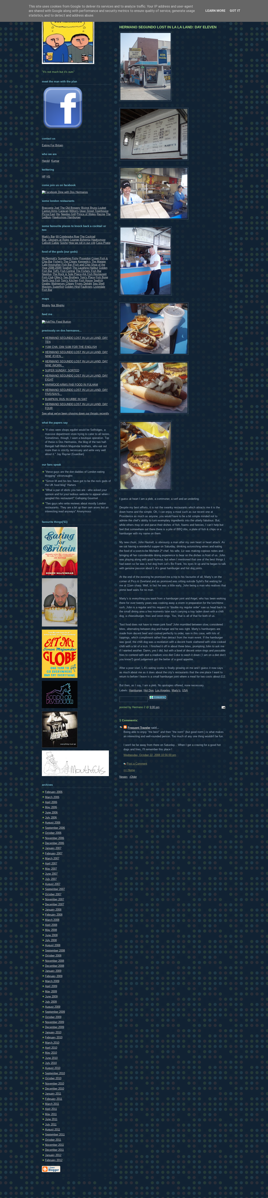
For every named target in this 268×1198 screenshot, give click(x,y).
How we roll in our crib (82, 242)
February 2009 (53, 976)
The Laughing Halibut (85, 267)
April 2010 (51, 1047)
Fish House (86, 280)
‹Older (133, 776)
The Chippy (70, 261)
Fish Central (67, 271)
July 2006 (51, 817)
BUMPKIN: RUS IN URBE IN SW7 (66, 399)
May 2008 (51, 930)
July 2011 (51, 1124)
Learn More (215, 11)
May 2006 (51, 807)
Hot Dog (148, 690)
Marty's (176, 690)
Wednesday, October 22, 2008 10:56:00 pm (150, 755)
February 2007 (53, 853)
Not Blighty (57, 305)
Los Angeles (162, 690)
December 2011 (54, 1149)
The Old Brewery (70, 207)
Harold (46, 160)
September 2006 (55, 827)
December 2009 (54, 1027)
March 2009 (52, 981)
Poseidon (85, 258)
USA (185, 690)
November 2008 (54, 960)
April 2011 (51, 1109)
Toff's (56, 271)
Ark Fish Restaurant (94, 274)
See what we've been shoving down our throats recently (75, 413)
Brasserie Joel (50, 207)
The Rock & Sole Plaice (67, 274)
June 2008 (51, 935)
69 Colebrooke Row (67, 236)
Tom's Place (87, 277)
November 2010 (54, 1083)
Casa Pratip (103, 242)
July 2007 (51, 879)
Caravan (63, 211)
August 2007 (52, 884)
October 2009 (53, 1017)
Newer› (123, 776)
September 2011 (55, 1134)
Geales (46, 283)
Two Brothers (71, 277)
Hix (58, 214)
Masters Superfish (53, 286)
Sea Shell (98, 283)
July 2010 (51, 1063)
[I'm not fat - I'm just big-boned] (59, 574)
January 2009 (53, 970)
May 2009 (51, 991)
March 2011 (52, 1103)
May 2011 (51, 1114)
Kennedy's (84, 261)
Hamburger (135, 690)
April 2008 (51, 925)
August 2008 (52, 945)
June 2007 (51, 873)
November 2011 (54, 1144)
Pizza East (48, 214)
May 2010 (51, 1052)
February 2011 (53, 1098)
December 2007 (54, 904)
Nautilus (47, 274)
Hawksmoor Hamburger (66, 217)
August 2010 (52, 1068)
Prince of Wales (86, 214)
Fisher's (58, 261)
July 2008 (51, 940)
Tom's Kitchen (69, 280)
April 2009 (51, 986)
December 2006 (54, 843)
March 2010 (52, 1042)
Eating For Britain (52, 145)
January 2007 (53, 848)
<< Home (129, 770)
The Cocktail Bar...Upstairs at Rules (68, 238)
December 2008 (54, 965)
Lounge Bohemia (80, 239)
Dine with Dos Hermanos (72, 192)
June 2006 (51, 812)
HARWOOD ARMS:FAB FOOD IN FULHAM (71, 384)
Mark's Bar (48, 236)
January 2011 (53, 1093)
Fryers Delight (83, 283)
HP (44, 176)
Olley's (58, 277)
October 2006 (53, 832)
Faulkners (87, 286)
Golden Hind (72, 286)
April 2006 (51, 802)
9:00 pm (155, 707)
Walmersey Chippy (62, 283)
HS (48, 176)
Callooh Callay (50, 242)
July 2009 (51, 1001)
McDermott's (49, 258)
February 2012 (53, 1160)
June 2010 (51, 1058)
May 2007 (51, 868)
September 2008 (55, 950)
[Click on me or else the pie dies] (59, 625)
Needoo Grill (68, 214)
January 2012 (53, 1155)
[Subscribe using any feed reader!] (56, 321)
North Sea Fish (51, 280)
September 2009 (55, 1011)
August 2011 (52, 1129)
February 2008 (53, 914)
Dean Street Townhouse (94, 211)
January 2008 (53, 909)
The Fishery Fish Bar (88, 271)
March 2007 (52, 858)
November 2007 (54, 899)
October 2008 (53, 955)
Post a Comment (137, 763)
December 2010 (54, 1088)
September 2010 (55, 1073)
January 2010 (53, 1032)
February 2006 (53, 791)
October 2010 (53, 1078)
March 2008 (52, 919)
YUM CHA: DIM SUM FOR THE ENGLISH (71, 346)
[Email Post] (222, 707)
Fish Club (47, 277)
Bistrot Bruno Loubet (93, 207)
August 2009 (52, 1006)
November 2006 (54, 838)
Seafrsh (98, 280)
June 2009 (51, 996)
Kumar (55, 160)
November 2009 (54, 1022)
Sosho (64, 242)
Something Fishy (68, 258)
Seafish (67, 267)
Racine (101, 214)
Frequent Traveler (139, 727)
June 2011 (51, 1119)
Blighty (46, 305)
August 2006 (52, 822)
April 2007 (51, 863)
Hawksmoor (98, 239)
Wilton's (74, 211)
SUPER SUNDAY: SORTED (62, 370)
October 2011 (53, 1139)
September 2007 (55, 889)
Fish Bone (102, 277)
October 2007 (53, 894)
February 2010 (53, 1037)
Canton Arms (50, 211)
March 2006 (52, 797)
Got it (235, 11)
